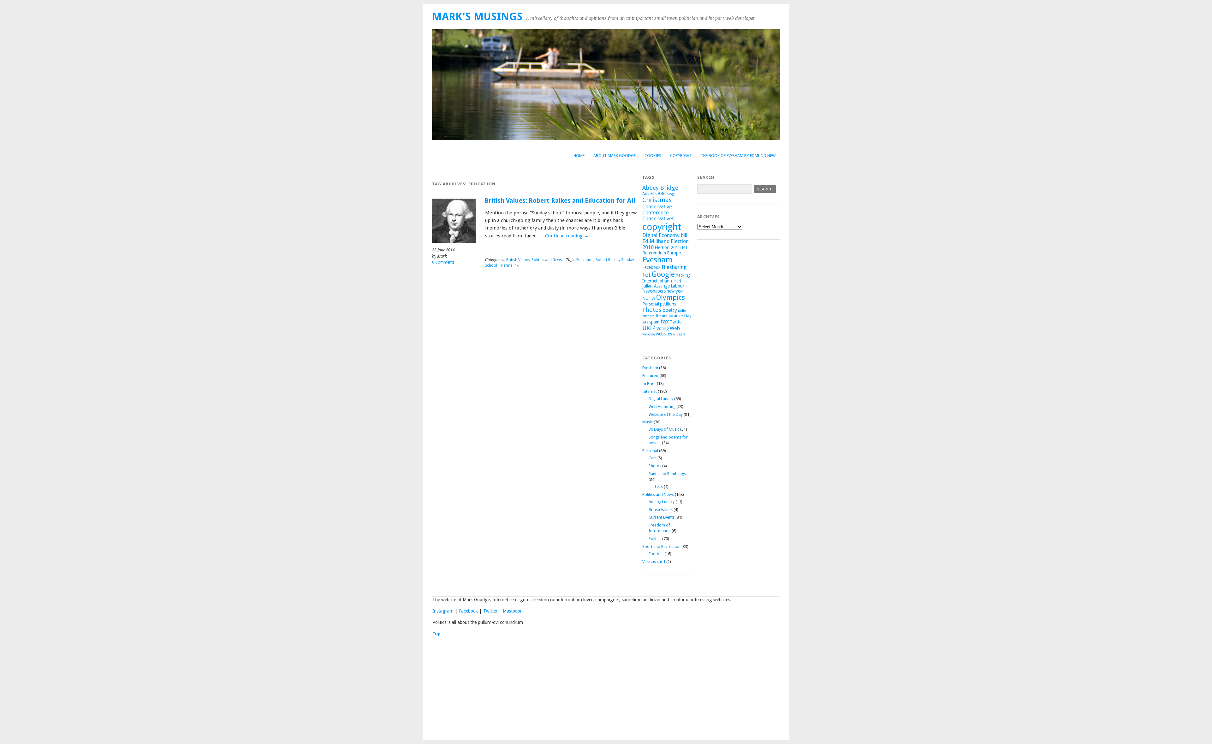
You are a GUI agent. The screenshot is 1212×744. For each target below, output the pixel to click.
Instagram (443, 610)
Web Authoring (662, 406)
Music (647, 422)
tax (664, 321)
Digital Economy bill (664, 235)
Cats (652, 458)
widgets (679, 334)
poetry (669, 310)
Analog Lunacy (661, 501)
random (648, 316)
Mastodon (513, 610)
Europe (674, 252)
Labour (677, 285)
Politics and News (547, 260)
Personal (650, 303)
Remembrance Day (674, 315)
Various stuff (653, 561)
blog (670, 194)
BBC (661, 193)
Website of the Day (666, 414)
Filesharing (674, 267)
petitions (668, 303)
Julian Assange (656, 285)
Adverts (649, 193)
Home (579, 155)
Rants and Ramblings (667, 473)
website (648, 334)
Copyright (681, 155)
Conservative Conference (657, 210)
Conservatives (658, 219)
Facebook (651, 267)
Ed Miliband (656, 241)
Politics (655, 538)
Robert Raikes (607, 260)
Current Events (661, 517)
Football (656, 553)
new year (675, 291)
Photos (652, 309)
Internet (649, 280)
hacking (683, 275)
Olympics (670, 297)
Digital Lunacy (661, 398)
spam (654, 321)
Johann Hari (669, 280)
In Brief (649, 383)
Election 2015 (668, 247)
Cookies (653, 155)
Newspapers (654, 291)
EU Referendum (664, 250)
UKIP (649, 328)
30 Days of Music (664, 429)
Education (585, 260)
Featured (650, 375)
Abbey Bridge (660, 187)
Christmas (657, 200)
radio (682, 311)
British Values (518, 260)
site (645, 322)
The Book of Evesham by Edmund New (738, 155)
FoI (646, 274)
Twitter (676, 321)
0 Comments (443, 262)
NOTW (648, 298)
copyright (661, 227)
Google (663, 274)
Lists (659, 486)
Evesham (657, 259)
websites (664, 333)
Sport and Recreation (661, 546)
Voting (662, 328)
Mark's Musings (477, 16)
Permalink (510, 265)
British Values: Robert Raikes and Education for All (560, 200)
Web (675, 328)
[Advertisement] (606, 686)
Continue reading (567, 236)
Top (436, 633)
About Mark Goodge (614, 155)
